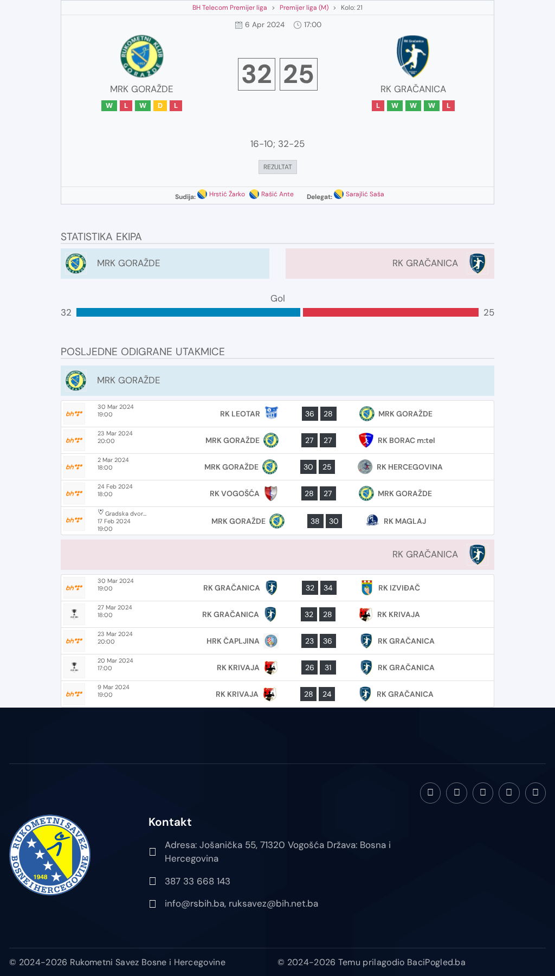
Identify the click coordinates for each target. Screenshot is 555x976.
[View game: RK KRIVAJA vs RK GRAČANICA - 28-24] (277, 694)
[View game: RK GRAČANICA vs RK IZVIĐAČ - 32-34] (277, 588)
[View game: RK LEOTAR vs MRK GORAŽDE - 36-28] (277, 414)
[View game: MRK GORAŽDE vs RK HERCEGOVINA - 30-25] (277, 467)
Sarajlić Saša (365, 194)
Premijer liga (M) (304, 7)
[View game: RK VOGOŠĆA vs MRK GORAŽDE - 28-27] (277, 493)
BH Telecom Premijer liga (229, 7)
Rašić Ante (277, 194)
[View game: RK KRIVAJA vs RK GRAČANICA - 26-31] (277, 667)
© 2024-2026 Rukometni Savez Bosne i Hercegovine (117, 962)
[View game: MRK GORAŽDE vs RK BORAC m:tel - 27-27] (277, 440)
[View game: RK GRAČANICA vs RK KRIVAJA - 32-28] (277, 614)
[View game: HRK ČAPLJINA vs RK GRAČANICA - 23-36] (277, 641)
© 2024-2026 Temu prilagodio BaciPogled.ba (372, 962)
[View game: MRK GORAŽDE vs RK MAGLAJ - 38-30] (277, 521)
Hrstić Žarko (227, 194)
